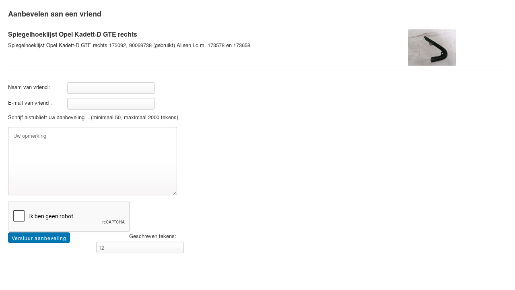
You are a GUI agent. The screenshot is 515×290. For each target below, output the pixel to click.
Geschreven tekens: (152, 236)
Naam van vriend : (29, 87)
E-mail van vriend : (30, 102)
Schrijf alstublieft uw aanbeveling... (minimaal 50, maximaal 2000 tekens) (93, 117)
